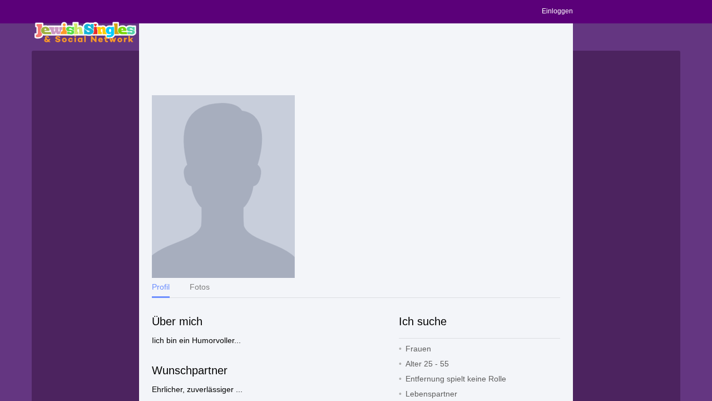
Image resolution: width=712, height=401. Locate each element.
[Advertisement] (356, 60)
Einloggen (557, 11)
